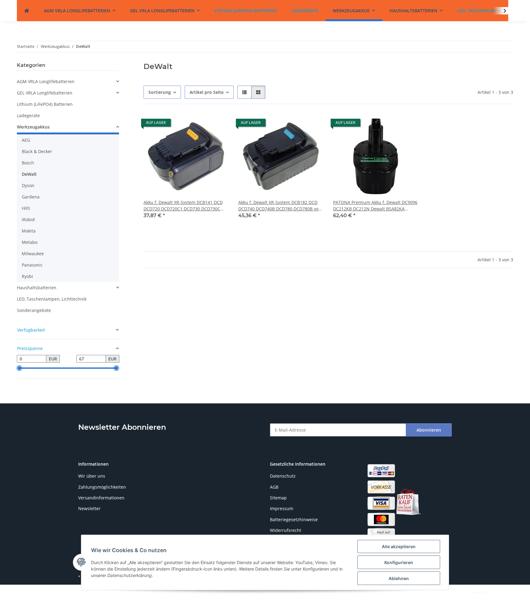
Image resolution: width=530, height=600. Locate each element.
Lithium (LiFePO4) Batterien (45, 104)
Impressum (281, 508)
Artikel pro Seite (207, 92)
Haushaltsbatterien (36, 287)
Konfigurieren (398, 562)
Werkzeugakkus (33, 127)
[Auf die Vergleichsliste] (202, 124)
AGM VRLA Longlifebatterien (46, 81)
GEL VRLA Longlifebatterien (44, 93)
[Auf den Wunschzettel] (218, 124)
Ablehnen (399, 578)
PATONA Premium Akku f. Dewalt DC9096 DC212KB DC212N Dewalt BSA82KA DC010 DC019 (375, 205)
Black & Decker (37, 151)
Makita (29, 231)
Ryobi (27, 276)
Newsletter (89, 508)
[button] (244, 92)
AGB (274, 487)
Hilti (26, 208)
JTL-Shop (498, 592)
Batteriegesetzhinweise (294, 519)
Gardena (31, 197)
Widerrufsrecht (285, 530)
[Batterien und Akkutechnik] (26, 10)
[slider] (19, 368)
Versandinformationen (101, 498)
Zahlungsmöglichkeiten (102, 487)
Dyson (28, 185)
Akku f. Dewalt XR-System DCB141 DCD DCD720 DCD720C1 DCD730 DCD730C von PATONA (183, 205)
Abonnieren (429, 430)
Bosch (28, 163)
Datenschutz (283, 476)
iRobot (28, 219)
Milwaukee (33, 253)
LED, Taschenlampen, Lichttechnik (51, 299)
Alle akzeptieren (399, 546)
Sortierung (159, 92)
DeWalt (29, 174)
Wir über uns (91, 476)
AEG (26, 140)
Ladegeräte (28, 115)
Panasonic (32, 265)
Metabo (29, 242)
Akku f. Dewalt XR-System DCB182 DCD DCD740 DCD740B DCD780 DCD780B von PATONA (279, 205)
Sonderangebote (34, 310)
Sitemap (278, 498)
